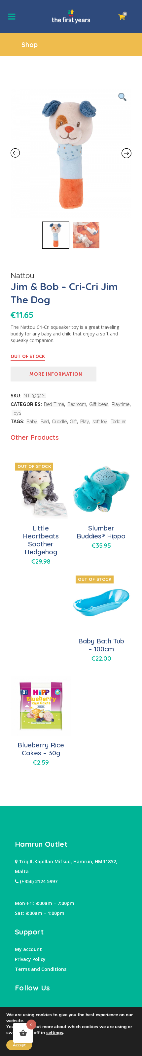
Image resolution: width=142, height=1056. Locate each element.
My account (28, 949)
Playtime (120, 404)
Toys (16, 413)
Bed (45, 421)
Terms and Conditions (40, 969)
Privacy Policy (30, 959)
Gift (73, 421)
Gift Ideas (98, 404)
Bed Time (54, 404)
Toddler (118, 421)
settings (54, 1033)
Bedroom (76, 404)
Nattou (22, 275)
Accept (19, 1045)
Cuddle (59, 421)
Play (84, 421)
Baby (31, 421)
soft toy (99, 421)
